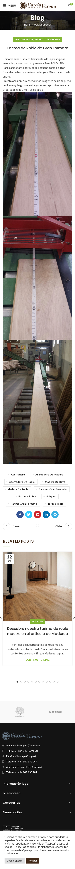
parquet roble (27, 496)
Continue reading (37, 660)
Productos (41, 39)
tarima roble (55, 503)
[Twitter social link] (28, 514)
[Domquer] (55, 712)
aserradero (18, 474)
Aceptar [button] (33, 860)
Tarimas (55, 39)
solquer (51, 496)
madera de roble (17, 489)
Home (27, 25)
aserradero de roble (22, 481)
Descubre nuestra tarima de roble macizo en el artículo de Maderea (37, 631)
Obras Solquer (42, 25)
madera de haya (55, 481)
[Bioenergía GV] (20, 712)
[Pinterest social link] (37, 514)
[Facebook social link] (20, 514)
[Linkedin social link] (46, 514)
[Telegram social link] (55, 514)
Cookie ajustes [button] (14, 860)
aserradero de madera (49, 474)
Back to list (37, 526)
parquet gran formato (53, 489)
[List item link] (37, 751)
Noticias (37, 621)
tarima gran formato (24, 503)
